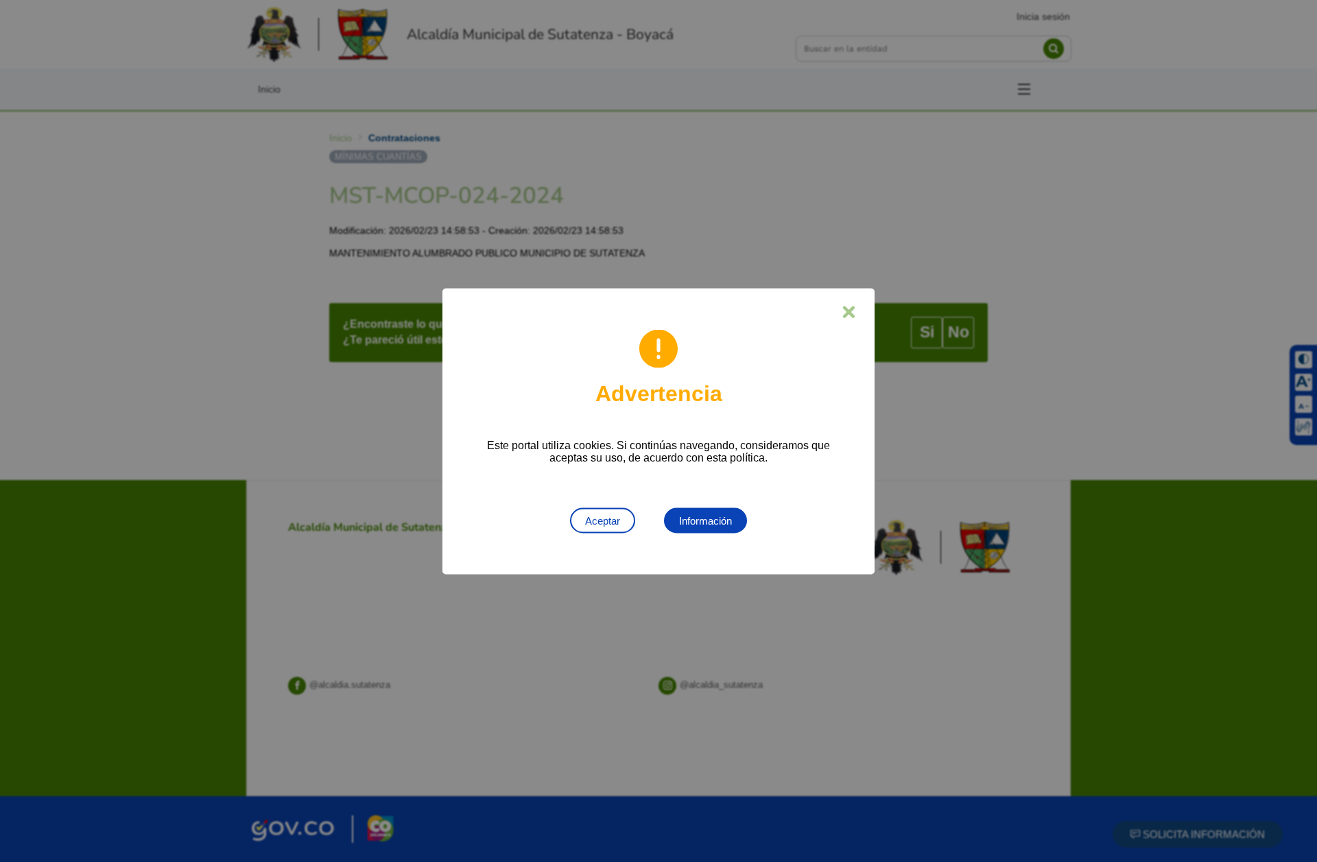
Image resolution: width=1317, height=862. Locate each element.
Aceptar (602, 520)
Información (705, 520)
